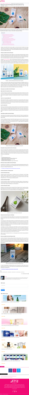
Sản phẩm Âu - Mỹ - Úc (7, 3)
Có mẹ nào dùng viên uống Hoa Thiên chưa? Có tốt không (10, 337)
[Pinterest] (16, 391)
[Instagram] (14, 391)
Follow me (2, 366)
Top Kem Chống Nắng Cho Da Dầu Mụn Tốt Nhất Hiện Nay (8, 376)
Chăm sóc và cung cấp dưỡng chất (8, 36)
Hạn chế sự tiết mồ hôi (6, 37)
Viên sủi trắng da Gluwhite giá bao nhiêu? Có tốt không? (10, 325)
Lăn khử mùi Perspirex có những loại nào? (8, 40)
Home (1, 3)
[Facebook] (12, 391)
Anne (6, 276)
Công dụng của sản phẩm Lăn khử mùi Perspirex (8, 35)
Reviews (4, 3)
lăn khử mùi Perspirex (7, 59)
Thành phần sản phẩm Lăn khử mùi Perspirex (8, 38)
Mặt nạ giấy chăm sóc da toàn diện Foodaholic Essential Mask (11, 360)
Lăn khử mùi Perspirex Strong (7, 41)
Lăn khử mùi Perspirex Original (7, 42)
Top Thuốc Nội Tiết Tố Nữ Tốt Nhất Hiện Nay (6, 377)
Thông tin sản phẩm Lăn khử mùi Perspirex (7, 34)
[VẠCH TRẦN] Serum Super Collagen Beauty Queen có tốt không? (11, 313)
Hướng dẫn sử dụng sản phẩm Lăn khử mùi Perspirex (9, 39)
